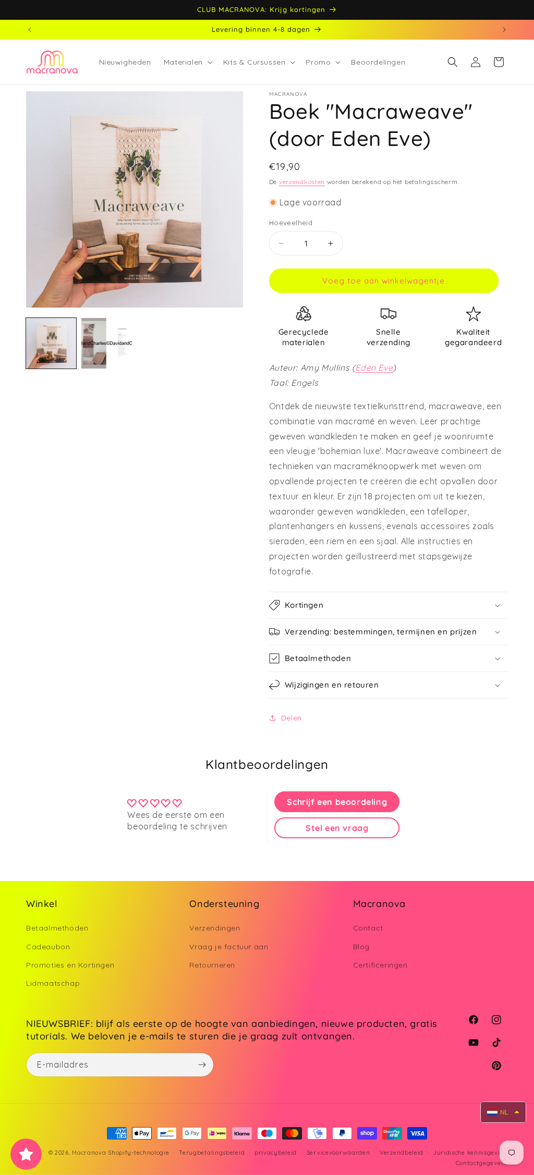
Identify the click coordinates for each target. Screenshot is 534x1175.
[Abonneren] (201, 1064)
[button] (187, 62)
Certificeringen (380, 965)
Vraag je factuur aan (228, 946)
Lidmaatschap (53, 983)
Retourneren (212, 965)
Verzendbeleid (401, 1152)
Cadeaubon (48, 946)
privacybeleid (275, 1152)
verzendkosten (302, 182)
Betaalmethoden (57, 928)
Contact (368, 928)
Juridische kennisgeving (470, 1152)
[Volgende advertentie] (504, 30)
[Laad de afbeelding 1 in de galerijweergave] (51, 343)
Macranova (89, 1152)
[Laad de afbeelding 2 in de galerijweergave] (106, 343)
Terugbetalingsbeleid (212, 1152)
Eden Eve (374, 367)
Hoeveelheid (290, 222)
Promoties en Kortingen (70, 965)
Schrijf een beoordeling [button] (337, 802)
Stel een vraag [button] (337, 828)
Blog (361, 946)
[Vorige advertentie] (29, 30)
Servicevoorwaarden (338, 1152)
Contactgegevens (482, 1163)
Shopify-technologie (138, 1152)
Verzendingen (214, 928)
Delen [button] (291, 718)
